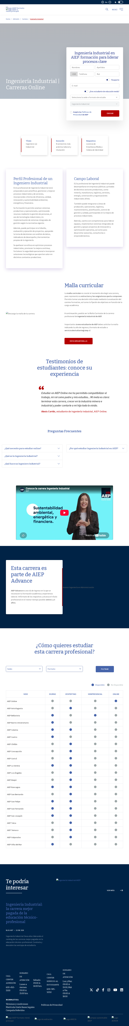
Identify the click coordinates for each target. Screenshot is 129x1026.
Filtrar (105, 669)
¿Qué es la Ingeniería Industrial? (21, 456)
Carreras (25, 19)
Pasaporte (115, 80)
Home (8, 19)
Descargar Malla (78, 341)
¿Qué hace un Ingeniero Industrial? (22, 464)
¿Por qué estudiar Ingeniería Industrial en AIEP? (93, 448)
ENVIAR (110, 113)
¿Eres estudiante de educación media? (104, 91)
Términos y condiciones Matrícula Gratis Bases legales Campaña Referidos (20, 1007)
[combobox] (93, 97)
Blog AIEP (9, 930)
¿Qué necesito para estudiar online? (23, 448)
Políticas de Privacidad (51, 1005)
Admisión (16, 19)
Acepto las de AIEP (82, 113)
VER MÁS (111, 890)
